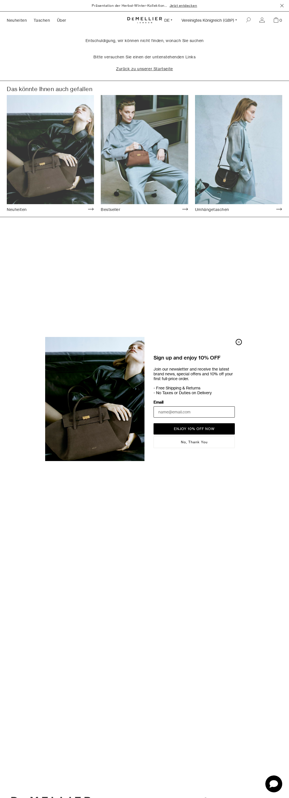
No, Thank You (194, 442)
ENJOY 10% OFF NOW (194, 429)
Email (158, 402)
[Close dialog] (239, 342)
